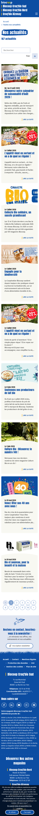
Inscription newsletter (21, 646)
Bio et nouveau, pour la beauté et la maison (17, 564)
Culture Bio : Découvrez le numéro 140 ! (18, 451)
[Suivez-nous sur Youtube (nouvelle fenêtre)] (19, 705)
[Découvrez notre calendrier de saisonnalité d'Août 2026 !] (19, 74)
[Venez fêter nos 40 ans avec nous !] (19, 486)
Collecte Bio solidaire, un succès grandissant (18, 214)
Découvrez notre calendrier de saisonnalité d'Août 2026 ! (19, 94)
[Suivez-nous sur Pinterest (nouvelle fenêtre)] (34, 705)
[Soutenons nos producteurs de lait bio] (19, 373)
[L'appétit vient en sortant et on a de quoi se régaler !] (19, 137)
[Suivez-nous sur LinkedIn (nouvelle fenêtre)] (11, 705)
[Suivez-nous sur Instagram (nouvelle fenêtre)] (26, 705)
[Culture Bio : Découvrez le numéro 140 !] (19, 432)
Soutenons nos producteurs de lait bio (19, 391)
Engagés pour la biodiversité (17, 273)
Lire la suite (28, 119)
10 (28, 607)
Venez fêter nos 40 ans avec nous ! (17, 505)
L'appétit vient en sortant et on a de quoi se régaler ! (19, 155)
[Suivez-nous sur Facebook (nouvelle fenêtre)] (4, 705)
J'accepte (27, 812)
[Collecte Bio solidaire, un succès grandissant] (19, 196)
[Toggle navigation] (36, 14)
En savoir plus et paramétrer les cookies (19, 807)
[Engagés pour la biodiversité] (19, 255)
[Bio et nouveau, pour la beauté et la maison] (19, 546)
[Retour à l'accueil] (10, 2)
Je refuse (12, 812)
